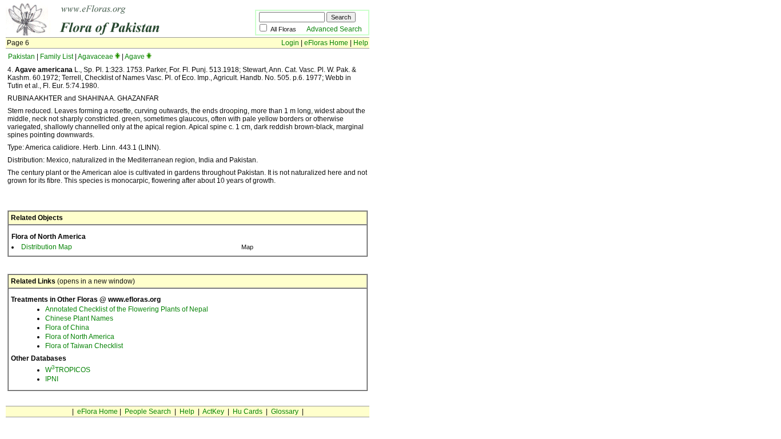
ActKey (213, 412)
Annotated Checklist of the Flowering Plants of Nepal (126, 309)
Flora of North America (79, 337)
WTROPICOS (67, 370)
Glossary (284, 412)
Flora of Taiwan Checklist (84, 346)
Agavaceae (95, 57)
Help (360, 43)
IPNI (51, 379)
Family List (56, 57)
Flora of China (67, 328)
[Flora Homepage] (113, 33)
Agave (135, 57)
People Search (148, 412)
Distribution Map (46, 247)
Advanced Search (334, 29)
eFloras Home (326, 43)
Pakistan (21, 57)
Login (290, 43)
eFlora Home (97, 412)
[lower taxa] (117, 57)
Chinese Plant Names (79, 318)
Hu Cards (247, 412)
